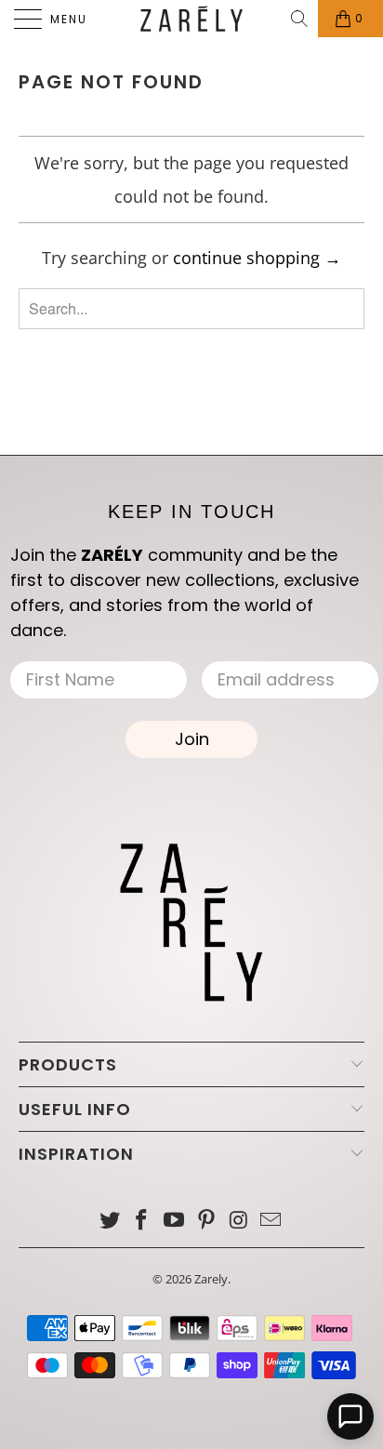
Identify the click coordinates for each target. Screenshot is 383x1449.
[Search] (300, 18)
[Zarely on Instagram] (239, 1220)
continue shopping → (257, 257)
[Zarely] (191, 18)
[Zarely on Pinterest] (207, 1220)
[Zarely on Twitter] (110, 1220)
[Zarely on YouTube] (175, 1220)
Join (192, 739)
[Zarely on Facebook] (142, 1220)
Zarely (211, 1278)
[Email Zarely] (271, 1220)
